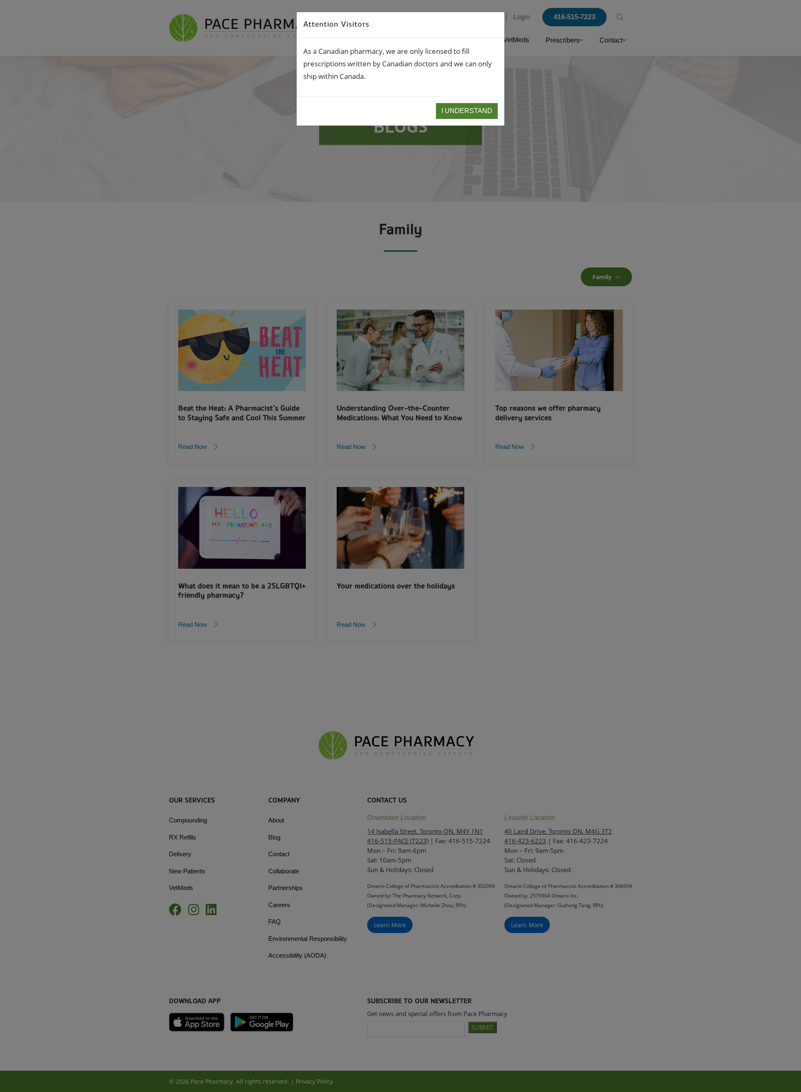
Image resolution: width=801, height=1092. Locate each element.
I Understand (466, 110)
